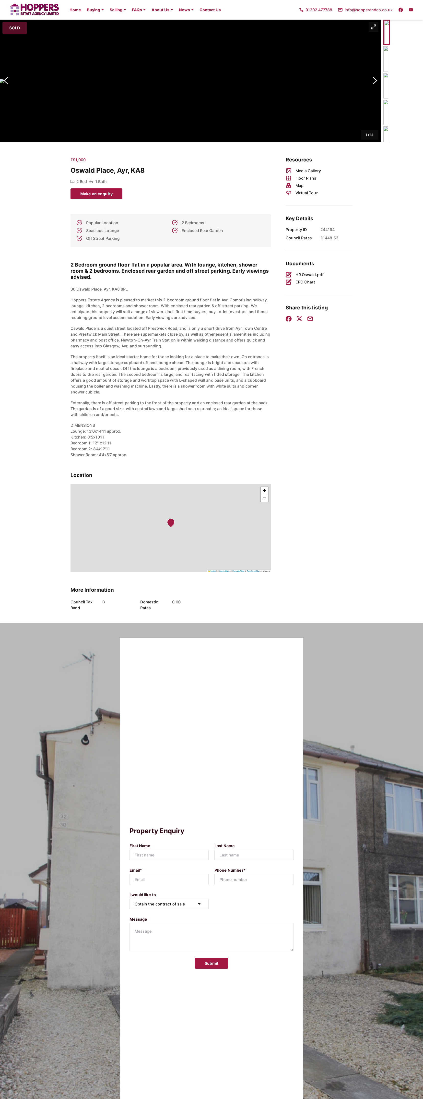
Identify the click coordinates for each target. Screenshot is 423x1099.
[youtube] (411, 10)
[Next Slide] (375, 80)
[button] (95, 9)
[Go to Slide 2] (385, 59)
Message (138, 919)
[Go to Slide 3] (385, 85)
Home (75, 9)
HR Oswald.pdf (309, 274)
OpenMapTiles (238, 571)
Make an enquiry (96, 193)
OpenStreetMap (253, 571)
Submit (211, 963)
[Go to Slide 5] (385, 139)
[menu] (144, 9)
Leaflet (213, 571)
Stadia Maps (224, 571)
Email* (135, 870)
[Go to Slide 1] (386, 32)
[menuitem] (75, 9)
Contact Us (210, 9)
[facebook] (401, 10)
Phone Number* (230, 870)
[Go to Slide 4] (385, 112)
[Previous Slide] (6, 80)
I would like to (142, 894)
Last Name (224, 845)
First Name (140, 845)
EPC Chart (305, 282)
